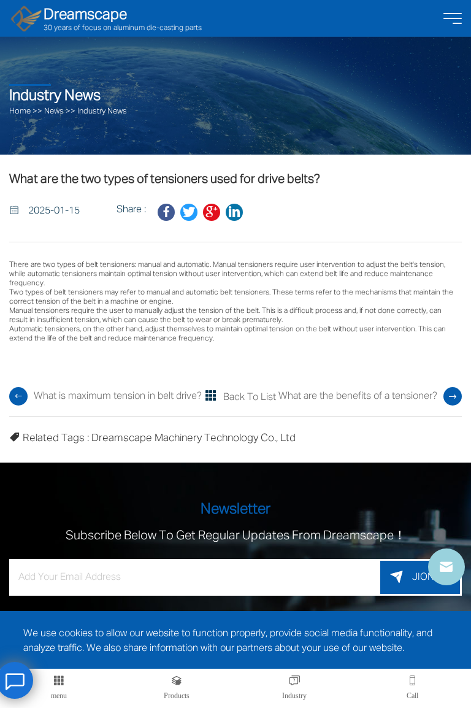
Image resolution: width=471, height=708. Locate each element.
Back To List (249, 397)
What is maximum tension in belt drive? (118, 396)
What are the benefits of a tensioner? (357, 396)
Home (20, 111)
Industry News (102, 111)
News (54, 111)
